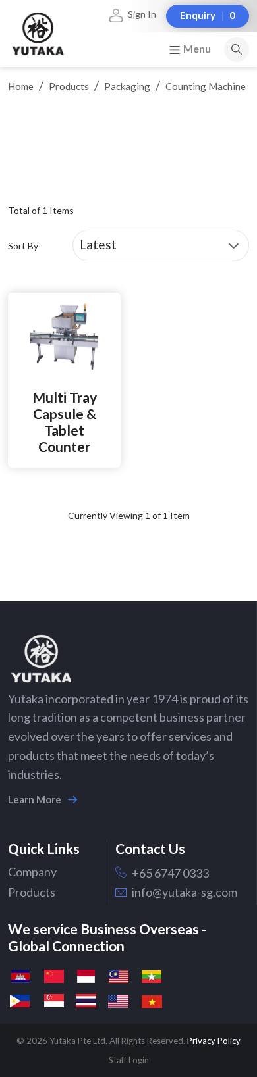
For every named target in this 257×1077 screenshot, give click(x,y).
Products (69, 86)
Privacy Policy (214, 1041)
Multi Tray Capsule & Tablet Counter (64, 422)
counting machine (205, 86)
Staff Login (129, 1060)
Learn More (34, 799)
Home (21, 86)
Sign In (142, 14)
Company (32, 871)
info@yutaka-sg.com (184, 892)
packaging (127, 86)
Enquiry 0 (207, 15)
